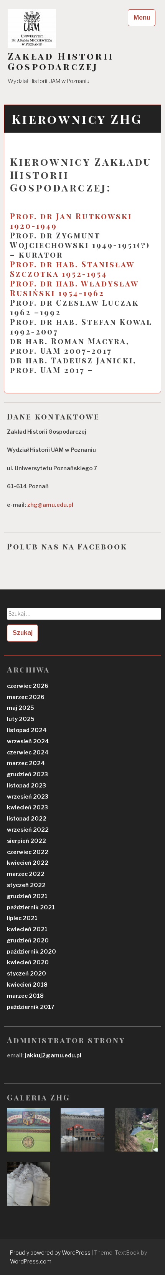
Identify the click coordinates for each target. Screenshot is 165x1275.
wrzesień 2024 (28, 741)
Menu (142, 17)
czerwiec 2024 (28, 752)
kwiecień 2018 (27, 984)
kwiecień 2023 (27, 807)
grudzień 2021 (27, 896)
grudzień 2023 (27, 774)
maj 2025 (20, 707)
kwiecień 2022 (27, 862)
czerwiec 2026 (27, 685)
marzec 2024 (26, 763)
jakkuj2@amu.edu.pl (52, 1055)
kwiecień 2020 (28, 962)
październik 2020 (31, 951)
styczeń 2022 (26, 885)
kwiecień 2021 (27, 929)
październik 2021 (31, 907)
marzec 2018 (25, 995)
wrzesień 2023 (27, 796)
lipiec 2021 (22, 918)
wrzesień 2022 (28, 829)
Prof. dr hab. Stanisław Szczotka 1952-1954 (72, 269)
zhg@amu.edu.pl (50, 504)
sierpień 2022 (26, 840)
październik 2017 (30, 1007)
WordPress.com (30, 1261)
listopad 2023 (26, 785)
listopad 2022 (26, 818)
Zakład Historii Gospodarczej (61, 61)
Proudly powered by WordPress (50, 1252)
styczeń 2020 (26, 973)
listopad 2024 (27, 730)
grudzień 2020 (28, 940)
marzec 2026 (26, 697)
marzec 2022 (26, 874)
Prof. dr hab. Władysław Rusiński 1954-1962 (74, 288)
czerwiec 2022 (27, 852)
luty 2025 (21, 719)
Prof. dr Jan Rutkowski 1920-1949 (71, 221)
